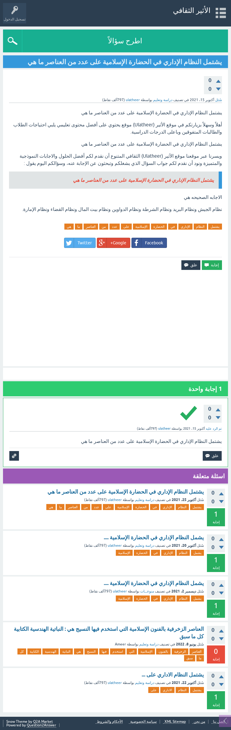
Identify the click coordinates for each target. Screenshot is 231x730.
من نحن (199, 722)
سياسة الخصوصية (143, 722)
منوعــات (147, 591)
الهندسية (50, 651)
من (104, 226)
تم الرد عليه (214, 428)
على (126, 226)
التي (131, 651)
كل (22, 651)
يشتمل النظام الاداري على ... (173, 674)
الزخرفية (180, 651)
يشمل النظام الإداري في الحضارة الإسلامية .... (154, 537)
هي (69, 226)
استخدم (117, 651)
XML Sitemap (175, 722)
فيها (104, 651)
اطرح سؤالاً (125, 41)
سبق (189, 658)
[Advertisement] (115, 318)
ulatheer (115, 500)
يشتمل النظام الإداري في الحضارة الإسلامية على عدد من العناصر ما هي (126, 491)
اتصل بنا (219, 722)
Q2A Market (43, 721)
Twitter (85, 242)
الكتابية (34, 651)
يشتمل (215, 226)
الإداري (185, 226)
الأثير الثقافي (192, 10)
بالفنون (163, 651)
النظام (200, 226)
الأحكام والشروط (110, 722)
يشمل (197, 553)
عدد (114, 226)
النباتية (66, 651)
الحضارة (159, 226)
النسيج (91, 651)
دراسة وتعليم (162, 100)
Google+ (118, 242)
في (173, 226)
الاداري (167, 690)
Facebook (154, 242)
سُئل (218, 100)
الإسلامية (141, 226)
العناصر (91, 226)
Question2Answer (41, 725)
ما (78, 226)
